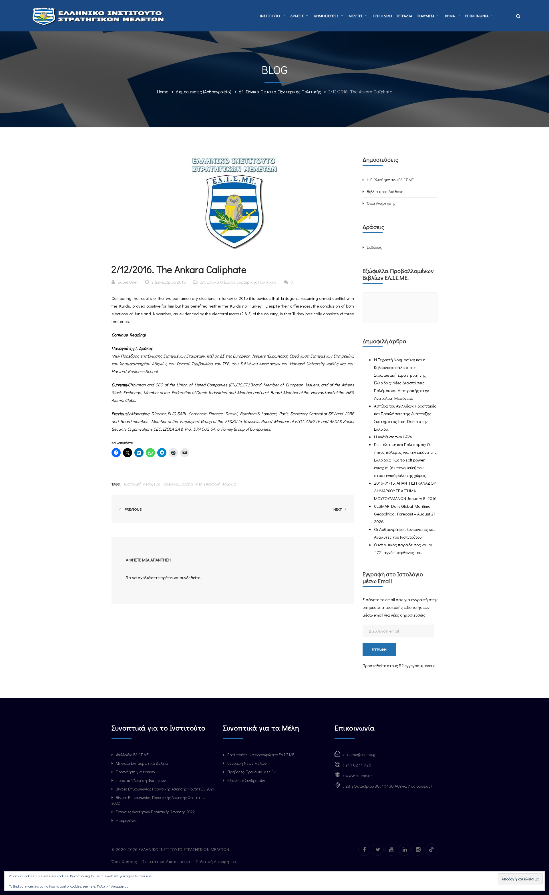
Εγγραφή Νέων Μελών (247, 763)
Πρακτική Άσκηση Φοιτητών (141, 780)
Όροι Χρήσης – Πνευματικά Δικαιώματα (151, 861)
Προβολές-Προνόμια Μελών (251, 771)
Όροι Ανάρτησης (381, 203)
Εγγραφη (379, 649)
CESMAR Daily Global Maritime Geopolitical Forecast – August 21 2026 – (404, 513)
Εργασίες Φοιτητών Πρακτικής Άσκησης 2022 (155, 811)
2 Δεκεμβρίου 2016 (168, 282)
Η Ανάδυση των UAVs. (393, 437)
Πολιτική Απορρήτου (216, 861)
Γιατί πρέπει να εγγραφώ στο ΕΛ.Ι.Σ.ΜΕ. (261, 754)
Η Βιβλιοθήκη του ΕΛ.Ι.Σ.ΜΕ (390, 179)
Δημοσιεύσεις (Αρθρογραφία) (203, 92)
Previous (132, 509)
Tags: (116, 483)
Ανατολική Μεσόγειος (142, 484)
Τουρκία (229, 484)
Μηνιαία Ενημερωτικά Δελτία (142, 763)
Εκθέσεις (374, 247)
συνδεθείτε (190, 577)
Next (338, 509)
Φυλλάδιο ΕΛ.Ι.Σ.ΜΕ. (133, 754)
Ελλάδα (187, 484)
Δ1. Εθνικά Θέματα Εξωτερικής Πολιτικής (279, 92)
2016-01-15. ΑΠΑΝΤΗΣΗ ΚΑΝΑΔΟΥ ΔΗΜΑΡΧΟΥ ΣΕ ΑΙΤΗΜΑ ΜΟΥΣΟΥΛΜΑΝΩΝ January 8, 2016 (405, 490)
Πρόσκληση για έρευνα (135, 771)
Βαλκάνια (170, 484)
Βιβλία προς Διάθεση (385, 191)
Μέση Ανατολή (207, 484)
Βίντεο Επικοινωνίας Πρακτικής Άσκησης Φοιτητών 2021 (165, 789)
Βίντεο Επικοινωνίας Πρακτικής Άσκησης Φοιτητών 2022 (159, 800)
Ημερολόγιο (126, 820)
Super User (128, 282)
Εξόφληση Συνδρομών (246, 780)
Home (162, 92)
